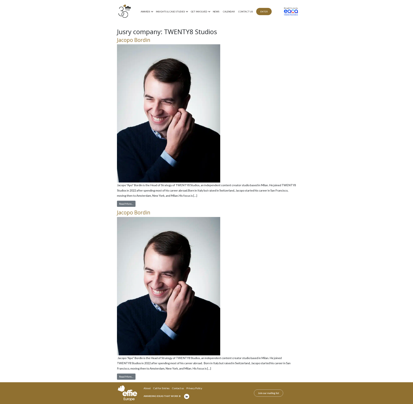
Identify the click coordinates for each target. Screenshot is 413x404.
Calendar (229, 11)
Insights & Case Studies (170, 11)
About (147, 388)
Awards (145, 11)
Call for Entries (161, 388)
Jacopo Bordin (133, 39)
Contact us (245, 11)
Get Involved (199, 11)
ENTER (264, 11)
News (216, 11)
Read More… (127, 203)
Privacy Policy (194, 388)
